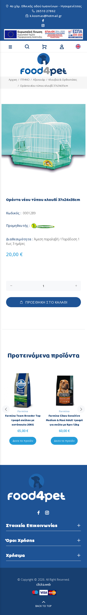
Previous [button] (6, 409)
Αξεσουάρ (39, 79)
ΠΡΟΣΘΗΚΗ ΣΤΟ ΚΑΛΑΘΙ (46, 302)
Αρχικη (13, 79)
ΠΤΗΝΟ (25, 79)
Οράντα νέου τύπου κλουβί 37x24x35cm (44, 85)
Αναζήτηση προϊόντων (16, 41)
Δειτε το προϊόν (23, 441)
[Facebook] (43, 20)
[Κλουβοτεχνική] (43, 225)
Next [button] (81, 409)
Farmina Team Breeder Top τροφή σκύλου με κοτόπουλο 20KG (22, 420)
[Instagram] (43, 25)
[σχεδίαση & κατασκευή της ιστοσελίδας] (43, 584)
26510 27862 (45, 11)
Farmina (22, 411)
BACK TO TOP (43, 606)
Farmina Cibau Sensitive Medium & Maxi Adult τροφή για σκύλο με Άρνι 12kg (64, 420)
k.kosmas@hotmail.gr (46, 16)
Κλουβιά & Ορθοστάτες (63, 79)
